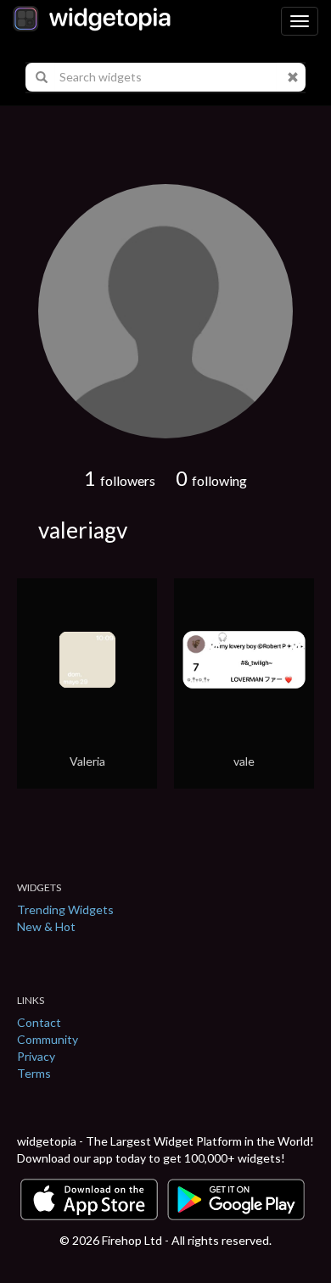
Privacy (36, 1056)
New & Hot (46, 926)
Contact (39, 1022)
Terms (34, 1073)
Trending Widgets (65, 909)
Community (47, 1039)
